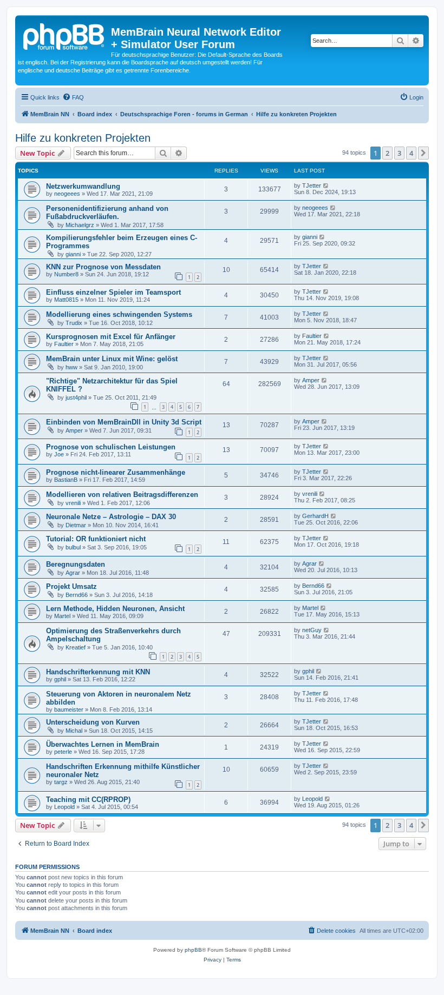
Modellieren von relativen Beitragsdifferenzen (122, 494)
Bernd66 (77, 595)
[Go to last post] (326, 185)
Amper (310, 380)
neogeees (67, 193)
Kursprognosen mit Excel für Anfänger (110, 337)
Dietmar (76, 525)
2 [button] (387, 153)
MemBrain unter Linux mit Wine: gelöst (112, 359)
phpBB (193, 950)
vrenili (73, 503)
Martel (62, 616)
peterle (63, 751)
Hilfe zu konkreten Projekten (83, 138)
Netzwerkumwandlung (83, 186)
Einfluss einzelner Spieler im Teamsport (113, 292)
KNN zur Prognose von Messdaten (103, 267)
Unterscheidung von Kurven (93, 722)
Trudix (74, 323)
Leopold (64, 807)
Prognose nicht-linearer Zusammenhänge (115, 472)
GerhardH (315, 516)
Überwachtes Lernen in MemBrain (102, 744)
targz (61, 782)
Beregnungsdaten (75, 564)
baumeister (68, 709)
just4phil (76, 397)
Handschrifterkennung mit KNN (98, 672)
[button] (423, 153)
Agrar (73, 572)
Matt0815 (66, 299)
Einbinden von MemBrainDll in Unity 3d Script (123, 422)
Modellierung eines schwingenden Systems (119, 314)
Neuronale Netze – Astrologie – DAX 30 (111, 517)
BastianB (65, 479)
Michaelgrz (80, 225)
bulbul (73, 547)
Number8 (66, 274)
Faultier (64, 344)
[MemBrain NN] (64, 35)
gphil (60, 679)
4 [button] (411, 153)
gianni (73, 254)
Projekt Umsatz (71, 586)
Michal (74, 730)
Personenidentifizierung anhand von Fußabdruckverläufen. (107, 212)
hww (71, 367)
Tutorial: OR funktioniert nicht (96, 539)
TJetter (311, 185)
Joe (59, 454)
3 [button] (399, 153)
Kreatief (76, 647)
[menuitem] (73, 97)
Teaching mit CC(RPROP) (88, 799)
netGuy (312, 630)
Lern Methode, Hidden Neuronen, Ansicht (115, 609)
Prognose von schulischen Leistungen (110, 447)
